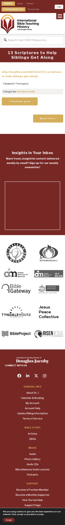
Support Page (32, 505)
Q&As (32, 438)
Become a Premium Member (32, 489)
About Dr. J (32, 392)
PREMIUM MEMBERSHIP (13, 9)
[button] (60, 15)
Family (31, 91)
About (20, 3)
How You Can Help (32, 500)
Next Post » (48, 118)
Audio (32, 454)
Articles (21, 91)
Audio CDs (33, 464)
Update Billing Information (32, 413)
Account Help (33, 9)
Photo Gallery (32, 459)
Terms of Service (32, 418)
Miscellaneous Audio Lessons (32, 469)
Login (59, 7)
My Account (32, 403)
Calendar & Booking (32, 398)
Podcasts (32, 474)
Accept (9, 520)
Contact (30, 3)
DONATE (8, 3)
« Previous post (20, 101)
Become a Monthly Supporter (33, 494)
